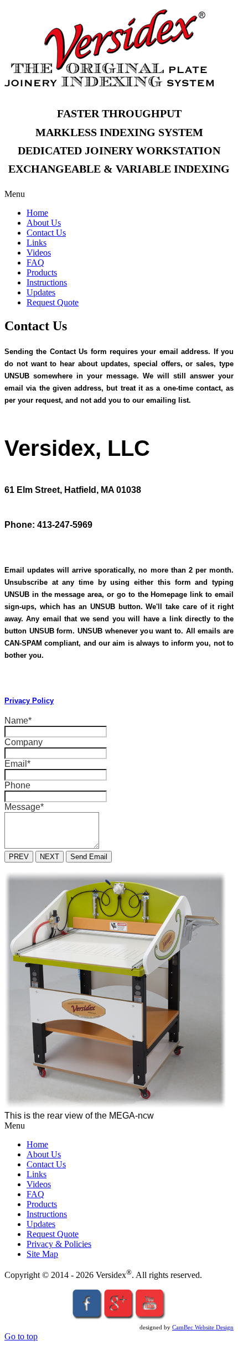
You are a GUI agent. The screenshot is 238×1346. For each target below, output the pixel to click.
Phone (17, 785)
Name (18, 720)
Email (17, 763)
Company (23, 742)
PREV (19, 857)
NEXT (49, 857)
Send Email (88, 857)
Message (24, 807)
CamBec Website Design (203, 1327)
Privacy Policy (29, 701)
